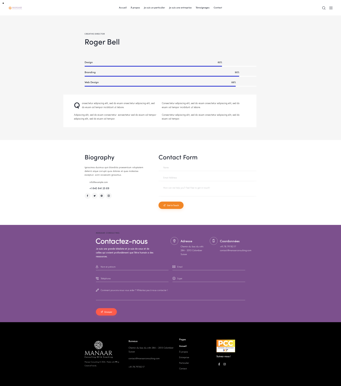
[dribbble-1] (102, 196)
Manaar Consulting (92, 362)
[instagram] (109, 196)
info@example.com (99, 182)
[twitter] (95, 196)
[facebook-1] (88, 196)
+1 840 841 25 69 (99, 188)
